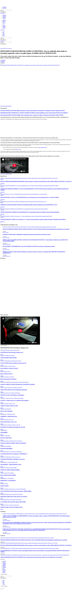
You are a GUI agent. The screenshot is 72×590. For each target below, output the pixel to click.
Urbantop (4, 15)
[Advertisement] (27, 2)
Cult (3, 34)
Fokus (4, 24)
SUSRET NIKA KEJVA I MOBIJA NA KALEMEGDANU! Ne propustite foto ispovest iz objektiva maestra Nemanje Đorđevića (29, 212)
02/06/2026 (2, 221)
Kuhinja (4, 27)
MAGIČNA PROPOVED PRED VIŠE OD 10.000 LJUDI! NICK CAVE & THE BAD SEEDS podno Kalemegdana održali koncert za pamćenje (36, 229)
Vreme (4, 26)
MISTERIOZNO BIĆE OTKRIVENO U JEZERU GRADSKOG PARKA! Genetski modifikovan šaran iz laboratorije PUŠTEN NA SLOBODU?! (34, 112)
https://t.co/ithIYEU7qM (42, 147)
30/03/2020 (2, 61)
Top (3, 32)
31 (0, 222)
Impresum (4, 8)
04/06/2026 (2, 214)
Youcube (4, 25)
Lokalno (4, 17)
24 (0, 193)
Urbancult (2, 209)
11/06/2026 (2, 206)
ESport (4, 569)
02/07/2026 (2, 192)
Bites (3, 33)
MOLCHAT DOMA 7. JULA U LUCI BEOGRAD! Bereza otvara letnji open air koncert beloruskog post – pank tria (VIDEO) (29, 197)
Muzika (1, 179)
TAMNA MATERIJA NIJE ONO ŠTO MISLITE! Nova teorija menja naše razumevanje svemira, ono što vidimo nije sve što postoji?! (31, 557)
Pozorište (4, 567)
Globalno (4, 16)
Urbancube (2, 13)
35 (0, 200)
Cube (4, 31)
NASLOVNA (5, 48)
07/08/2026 (2, 183)
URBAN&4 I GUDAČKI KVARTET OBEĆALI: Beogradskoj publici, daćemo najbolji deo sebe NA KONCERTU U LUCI (28, 204)
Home (1, 48)
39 (0, 215)
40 (0, 207)
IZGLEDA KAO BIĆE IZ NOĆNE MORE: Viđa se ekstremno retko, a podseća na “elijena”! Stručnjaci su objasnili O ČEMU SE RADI (31, 115)
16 (0, 184)
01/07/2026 (2, 199)
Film (3, 568)
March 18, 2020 (18, 149)
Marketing (4, 7)
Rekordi (4, 18)
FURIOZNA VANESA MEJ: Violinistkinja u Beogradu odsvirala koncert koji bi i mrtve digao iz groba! (27, 234)
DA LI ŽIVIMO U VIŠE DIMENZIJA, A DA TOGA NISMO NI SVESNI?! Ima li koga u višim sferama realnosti (29, 246)
